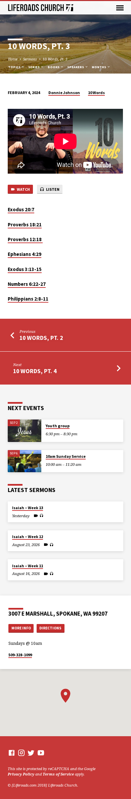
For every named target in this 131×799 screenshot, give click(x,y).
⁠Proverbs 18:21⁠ (25, 225)
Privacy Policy (21, 773)
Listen (52, 189)
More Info (21, 628)
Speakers (76, 67)
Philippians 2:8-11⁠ (28, 299)
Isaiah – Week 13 (27, 507)
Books (54, 67)
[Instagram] (21, 752)
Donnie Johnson (64, 92)
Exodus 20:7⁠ (21, 210)
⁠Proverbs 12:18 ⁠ (25, 239)
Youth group (58, 425)
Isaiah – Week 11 (27, 565)
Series (34, 67)
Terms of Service (58, 773)
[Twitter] (31, 752)
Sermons (30, 59)
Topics (14, 67)
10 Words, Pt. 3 (55, 59)
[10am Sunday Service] (24, 461)
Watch (23, 189)
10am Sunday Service (66, 456)
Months (99, 67)
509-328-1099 (20, 654)
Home (12, 59)
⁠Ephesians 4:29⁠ (24, 254)
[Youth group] (24, 430)
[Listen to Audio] (41, 516)
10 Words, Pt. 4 (34, 371)
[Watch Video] (35, 515)
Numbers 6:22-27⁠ (27, 284)
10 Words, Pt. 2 (41, 338)
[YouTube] (41, 752)
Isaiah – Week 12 (27, 536)
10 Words (96, 92)
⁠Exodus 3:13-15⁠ (25, 269)
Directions (50, 628)
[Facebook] (11, 752)
